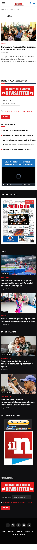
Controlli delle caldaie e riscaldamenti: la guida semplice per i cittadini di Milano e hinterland (18, 402)
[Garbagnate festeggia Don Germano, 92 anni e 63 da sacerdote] (18, 31)
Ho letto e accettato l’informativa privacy (17, 111)
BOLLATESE (4, 40)
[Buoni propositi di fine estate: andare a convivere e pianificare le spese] (18, 345)
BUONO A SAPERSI (6, 354)
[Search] (34, 3)
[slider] (16, 184)
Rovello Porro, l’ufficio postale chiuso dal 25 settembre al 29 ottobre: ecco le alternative (19, 136)
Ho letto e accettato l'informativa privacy (17, 502)
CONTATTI (15, 534)
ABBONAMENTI (28, 532)
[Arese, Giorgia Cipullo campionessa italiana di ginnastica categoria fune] (18, 303)
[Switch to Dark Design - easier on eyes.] (30, 3)
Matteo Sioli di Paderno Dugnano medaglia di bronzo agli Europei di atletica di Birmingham (17, 283)
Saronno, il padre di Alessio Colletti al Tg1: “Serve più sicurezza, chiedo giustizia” (18, 141)
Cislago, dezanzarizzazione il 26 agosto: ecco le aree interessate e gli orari (17, 150)
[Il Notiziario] (18, 3)
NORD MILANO (5, 273)
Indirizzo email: (6, 497)
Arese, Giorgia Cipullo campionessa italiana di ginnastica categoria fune (18, 320)
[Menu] (3, 3)
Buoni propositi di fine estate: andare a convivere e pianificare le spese (17, 363)
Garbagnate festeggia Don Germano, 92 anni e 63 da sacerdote (18, 48)
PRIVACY (22, 534)
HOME (3, 532)
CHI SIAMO (11, 532)
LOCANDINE (19, 532)
